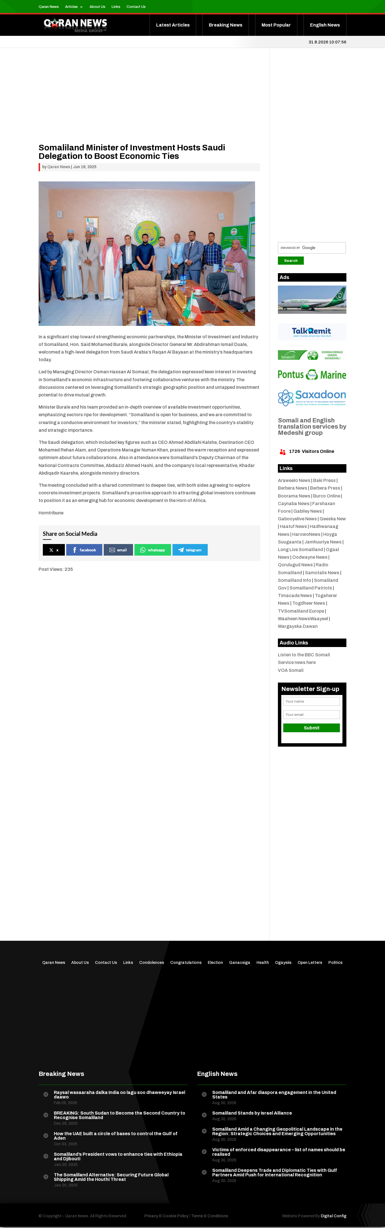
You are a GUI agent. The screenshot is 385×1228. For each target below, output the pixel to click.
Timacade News (295, 595)
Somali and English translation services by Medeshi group (312, 426)
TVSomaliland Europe (301, 611)
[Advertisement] (149, 103)
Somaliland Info (294, 580)
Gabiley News (307, 511)
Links (116, 7)
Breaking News (225, 25)
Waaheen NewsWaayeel (303, 618)
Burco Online (326, 496)
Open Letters (310, 963)
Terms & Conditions (209, 1216)
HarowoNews (306, 534)
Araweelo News (294, 480)
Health (262, 963)
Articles (71, 7)
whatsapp (156, 549)
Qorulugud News (295, 564)
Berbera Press (325, 488)
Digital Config (333, 1216)
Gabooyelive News (297, 518)
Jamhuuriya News (323, 542)
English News (325, 25)
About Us (97, 7)
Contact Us (136, 7)
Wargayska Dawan (298, 626)
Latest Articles (173, 25)
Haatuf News (293, 526)
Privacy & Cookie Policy (166, 1216)
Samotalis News (322, 572)
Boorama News (294, 496)
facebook (88, 549)
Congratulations (186, 963)
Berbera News (292, 488)
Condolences (151, 963)
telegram (194, 549)
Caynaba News (293, 503)
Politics (335, 963)
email (122, 549)
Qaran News (49, 7)
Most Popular (276, 25)
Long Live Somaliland (300, 549)
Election (215, 963)
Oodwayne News (310, 557)
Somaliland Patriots (310, 588)
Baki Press (324, 480)
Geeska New (333, 518)
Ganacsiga (239, 963)
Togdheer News (308, 603)
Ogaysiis (283, 963)
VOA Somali (291, 670)
